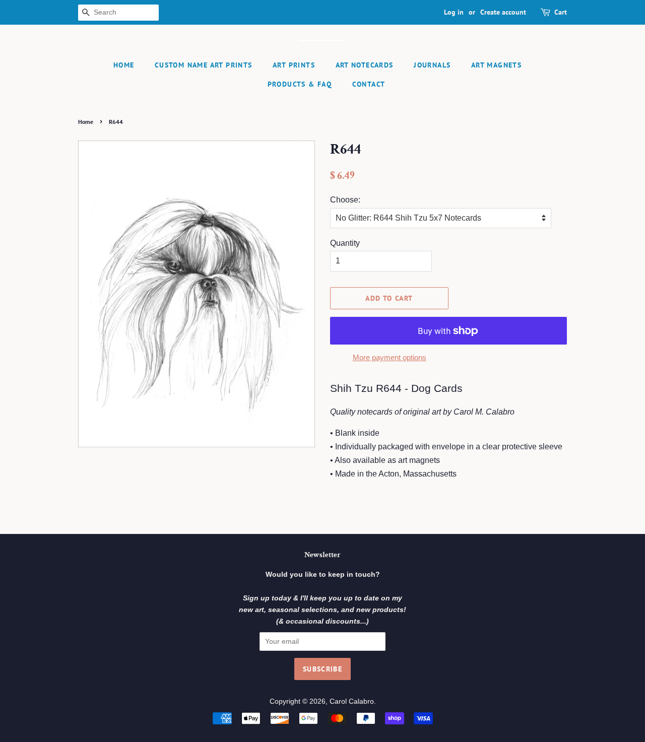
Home (124, 65)
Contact (368, 84)
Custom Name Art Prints (203, 65)
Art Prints (294, 65)
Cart (560, 12)
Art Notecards (365, 65)
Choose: (345, 199)
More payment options (389, 357)
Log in (454, 12)
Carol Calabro (352, 701)
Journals (432, 65)
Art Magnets (496, 65)
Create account (503, 12)
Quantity (345, 243)
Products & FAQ (300, 84)
